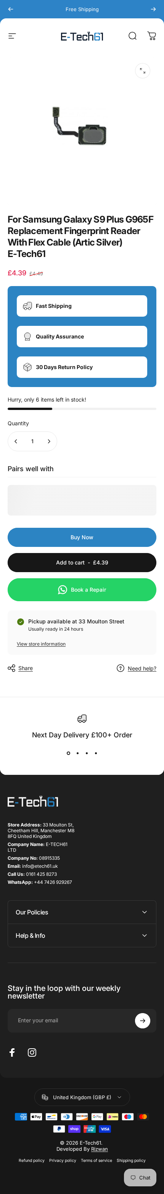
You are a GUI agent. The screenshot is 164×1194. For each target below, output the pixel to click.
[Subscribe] (142, 1020)
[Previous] (10, 9)
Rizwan (99, 1149)
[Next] (153, 9)
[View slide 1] (68, 753)
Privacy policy (62, 1160)
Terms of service (96, 1160)
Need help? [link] (142, 668)
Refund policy (32, 1160)
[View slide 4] (95, 753)
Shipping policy (131, 1160)
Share (25, 668)
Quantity (18, 423)
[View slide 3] (86, 753)
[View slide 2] (77, 753)
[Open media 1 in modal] (142, 70)
